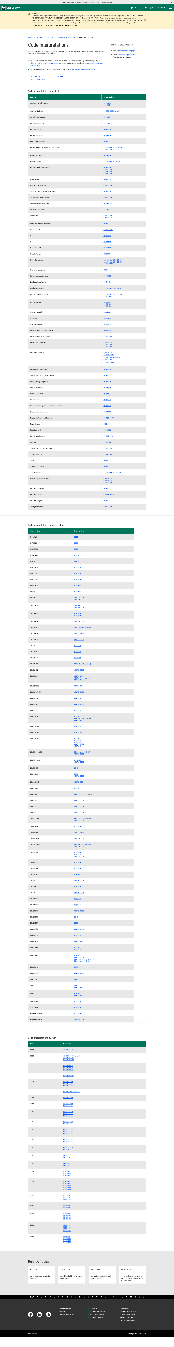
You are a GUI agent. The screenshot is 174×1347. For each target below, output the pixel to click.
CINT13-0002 (108, 480)
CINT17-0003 (108, 230)
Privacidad (62, 1311)
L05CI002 (107, 406)
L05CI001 (107, 105)
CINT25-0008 (109, 362)
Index (31, 1297)
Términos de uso (65, 1309)
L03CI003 (107, 412)
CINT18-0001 (108, 346)
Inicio (30, 37)
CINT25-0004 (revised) (112, 357)
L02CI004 (107, 103)
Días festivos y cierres (127, 1314)
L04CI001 (107, 224)
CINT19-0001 (108, 282)
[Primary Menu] (170, 7)
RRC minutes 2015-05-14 (112, 472)
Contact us (93, 1309)
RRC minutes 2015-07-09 (113, 260)
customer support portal (127, 55)
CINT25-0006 (109, 360)
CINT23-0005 (109, 418)
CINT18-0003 (108, 336)
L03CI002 (107, 388)
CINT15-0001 (108, 149)
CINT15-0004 (108, 296)
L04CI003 (107, 369)
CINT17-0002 (108, 448)
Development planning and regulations (61, 37)
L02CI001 (107, 141)
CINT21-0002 (108, 173)
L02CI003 (107, 167)
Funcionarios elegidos (97, 1314)
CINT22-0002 (109, 494)
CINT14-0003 (108, 169)
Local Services (39, 37)
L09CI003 (107, 248)
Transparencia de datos (67, 1314)
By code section (38, 80)
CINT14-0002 (108, 344)
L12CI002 (107, 254)
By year (60, 76)
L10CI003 (107, 210)
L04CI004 (107, 129)
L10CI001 (107, 270)
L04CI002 (107, 236)
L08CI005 (107, 276)
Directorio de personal (97, 1311)
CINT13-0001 (108, 264)
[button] (172, 2)
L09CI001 (107, 117)
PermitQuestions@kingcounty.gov (65, 25)
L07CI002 (107, 242)
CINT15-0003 (108, 197)
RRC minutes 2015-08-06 (113, 294)
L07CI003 (107, 155)
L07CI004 (107, 135)
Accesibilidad (32, 1334)
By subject (35, 76)
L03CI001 (107, 312)
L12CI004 (107, 123)
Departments (124, 1309)
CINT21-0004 (108, 442)
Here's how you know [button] (104, 2)
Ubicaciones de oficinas (128, 1311)
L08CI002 (107, 302)
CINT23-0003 (109, 355)
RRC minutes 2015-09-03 (113, 147)
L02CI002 (107, 400)
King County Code (51, 63)
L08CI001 (107, 501)
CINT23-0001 (108, 436)
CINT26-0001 (108, 454)
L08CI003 (107, 179)
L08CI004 (107, 330)
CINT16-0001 (108, 185)
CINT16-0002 (108, 507)
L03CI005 (107, 394)
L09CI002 (107, 324)
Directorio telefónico (97, 1317)
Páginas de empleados (128, 1317)
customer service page (127, 51)
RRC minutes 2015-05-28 (113, 161)
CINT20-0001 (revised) (112, 111)
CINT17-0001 (108, 218)
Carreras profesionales (127, 1320)
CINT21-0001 (108, 171)
